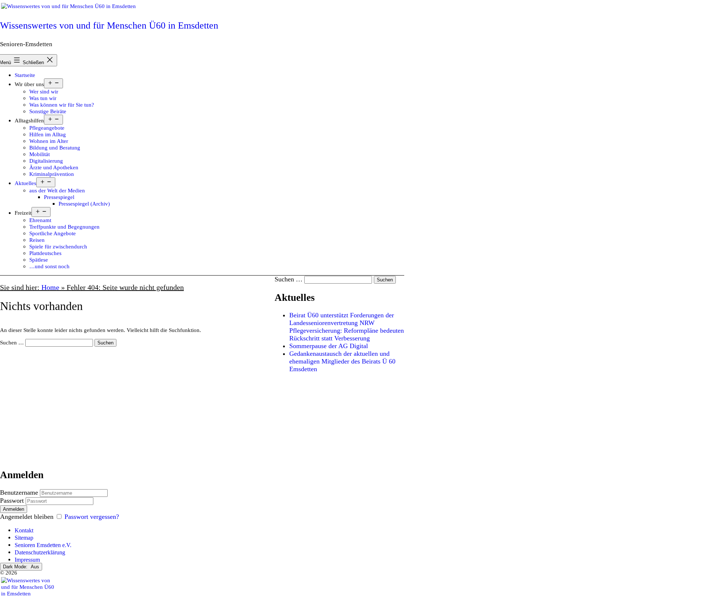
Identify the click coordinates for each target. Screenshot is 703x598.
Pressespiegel (59, 197)
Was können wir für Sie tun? (61, 104)
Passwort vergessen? (91, 516)
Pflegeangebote (46, 128)
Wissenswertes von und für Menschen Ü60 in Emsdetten (109, 25)
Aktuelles (25, 183)
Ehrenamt (40, 220)
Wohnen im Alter (48, 141)
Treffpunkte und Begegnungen (64, 227)
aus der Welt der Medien (57, 190)
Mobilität (39, 154)
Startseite (25, 75)
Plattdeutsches (45, 253)
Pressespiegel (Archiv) (84, 203)
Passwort (12, 500)
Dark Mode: (16, 566)
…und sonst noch (49, 266)
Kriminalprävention (51, 174)
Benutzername (19, 492)
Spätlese (38, 259)
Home (50, 287)
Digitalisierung (46, 161)
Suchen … (12, 342)
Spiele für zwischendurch (58, 246)
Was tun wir (42, 98)
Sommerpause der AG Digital (328, 346)
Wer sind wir (43, 91)
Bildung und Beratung (54, 147)
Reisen (37, 240)
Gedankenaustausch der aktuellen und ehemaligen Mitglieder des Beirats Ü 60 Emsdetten (342, 361)
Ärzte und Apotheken (53, 167)
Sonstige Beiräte (47, 111)
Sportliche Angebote (52, 233)
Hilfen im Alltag (47, 134)
